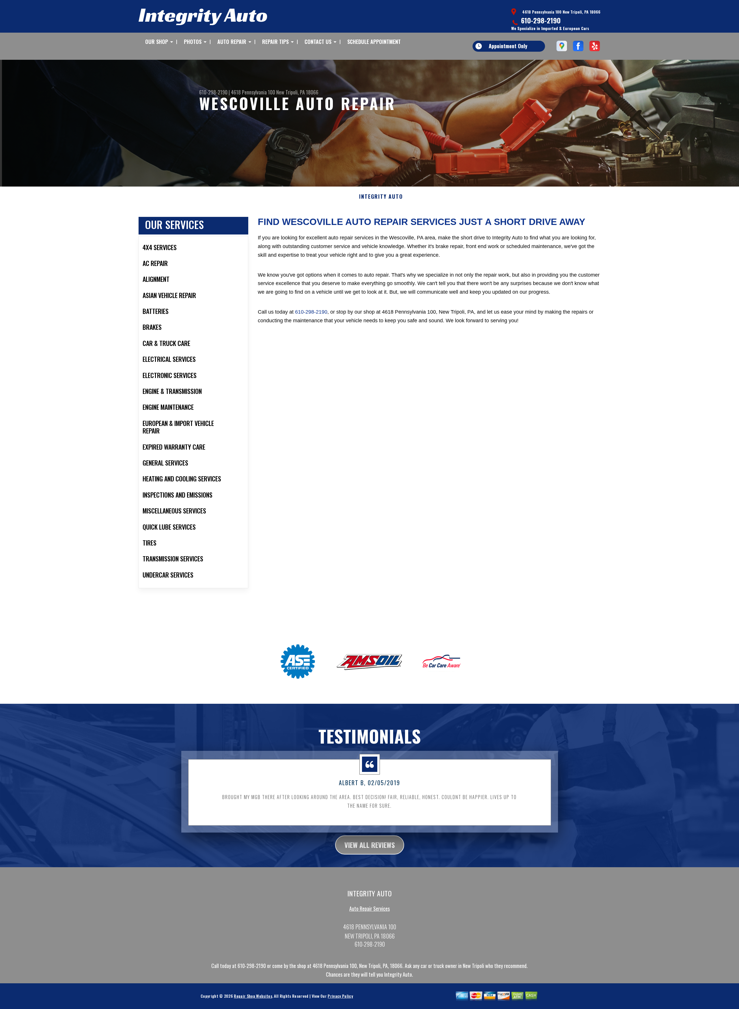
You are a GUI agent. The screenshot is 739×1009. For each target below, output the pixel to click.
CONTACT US (318, 41)
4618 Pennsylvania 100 (253, 92)
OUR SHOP (156, 41)
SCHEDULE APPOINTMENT (374, 41)
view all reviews (369, 844)
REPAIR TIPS (275, 41)
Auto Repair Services (369, 908)
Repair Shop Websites (253, 996)
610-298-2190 (541, 20)
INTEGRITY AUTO (381, 196)
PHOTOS (192, 41)
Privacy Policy (340, 996)
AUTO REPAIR (231, 41)
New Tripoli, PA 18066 (297, 92)
